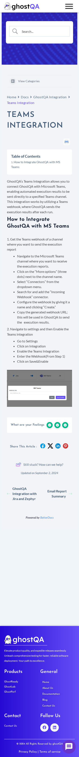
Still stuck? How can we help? (43, 464)
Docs (25, 97)
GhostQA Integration (50, 97)
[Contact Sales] (69, 747)
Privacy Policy (28, 751)
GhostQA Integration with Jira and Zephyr (24, 493)
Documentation (51, 694)
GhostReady (11, 681)
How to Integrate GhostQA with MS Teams (35, 164)
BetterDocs (47, 517)
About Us (47, 688)
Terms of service (49, 751)
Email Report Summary (57, 493)
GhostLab (9, 687)
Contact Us (48, 706)
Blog (44, 700)
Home (11, 97)
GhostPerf (10, 692)
